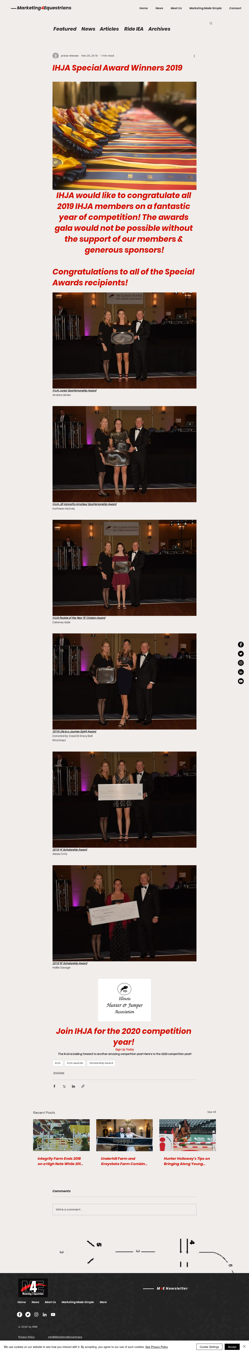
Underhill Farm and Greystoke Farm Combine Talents (124, 1161)
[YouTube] (241, 681)
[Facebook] (19, 1314)
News (88, 29)
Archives (58, 1072)
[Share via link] (83, 1086)
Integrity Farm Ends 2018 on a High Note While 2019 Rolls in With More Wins (60, 1161)
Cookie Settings (209, 1347)
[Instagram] (241, 663)
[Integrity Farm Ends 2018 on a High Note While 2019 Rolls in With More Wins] (61, 1135)
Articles (109, 29)
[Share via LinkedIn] (73, 1086)
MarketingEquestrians (44, 8)
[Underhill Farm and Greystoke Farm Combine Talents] (124, 1135)
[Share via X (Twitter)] (64, 1086)
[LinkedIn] (241, 672)
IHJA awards (75, 1063)
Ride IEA (134, 29)
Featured (64, 29)
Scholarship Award (101, 1063)
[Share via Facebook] (54, 1086)
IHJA (57, 1063)
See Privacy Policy (156, 1347)
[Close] (244, 1347)
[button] (211, 23)
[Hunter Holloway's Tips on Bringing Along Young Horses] (187, 1135)
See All (211, 1112)
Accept (232, 1347)
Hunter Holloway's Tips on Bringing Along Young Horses (187, 1161)
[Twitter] (28, 1314)
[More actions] (194, 55)
